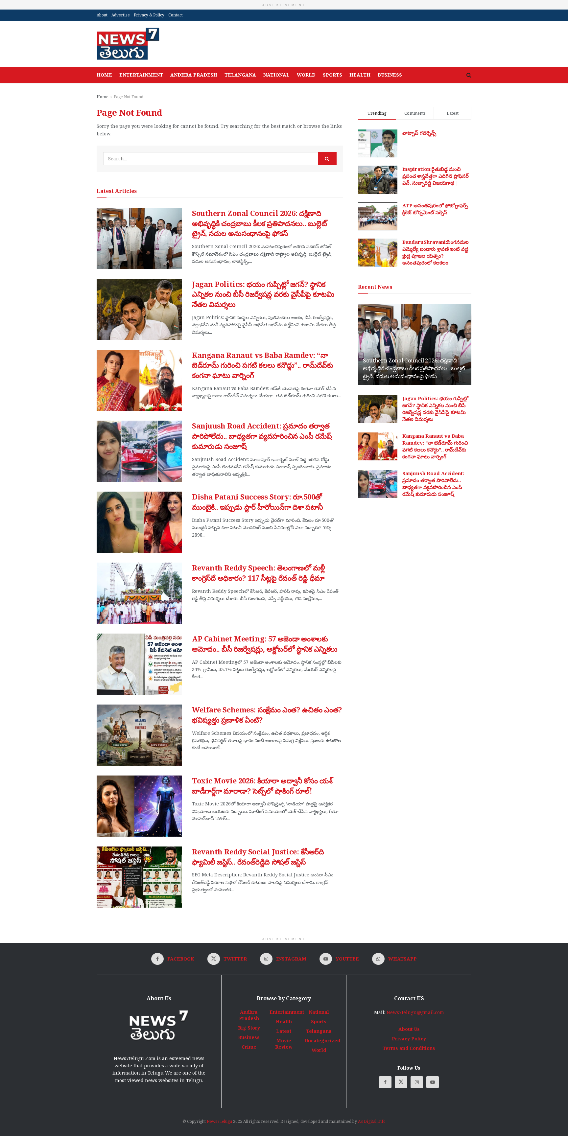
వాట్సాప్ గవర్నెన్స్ (419, 132)
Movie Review (284, 1043)
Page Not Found (128, 97)
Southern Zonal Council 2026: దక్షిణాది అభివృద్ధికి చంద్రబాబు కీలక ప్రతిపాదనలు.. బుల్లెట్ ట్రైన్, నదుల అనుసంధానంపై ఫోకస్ (259, 223)
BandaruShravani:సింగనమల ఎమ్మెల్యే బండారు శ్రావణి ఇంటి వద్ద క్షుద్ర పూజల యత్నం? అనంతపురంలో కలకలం (435, 252)
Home (104, 75)
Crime (249, 1047)
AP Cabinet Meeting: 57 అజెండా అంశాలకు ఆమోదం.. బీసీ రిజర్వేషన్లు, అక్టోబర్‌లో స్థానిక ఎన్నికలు (265, 644)
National (276, 75)
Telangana (240, 75)
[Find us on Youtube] (432, 1082)
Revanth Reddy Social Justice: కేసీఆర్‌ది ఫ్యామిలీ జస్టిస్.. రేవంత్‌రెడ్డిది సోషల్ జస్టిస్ (258, 856)
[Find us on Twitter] (401, 1082)
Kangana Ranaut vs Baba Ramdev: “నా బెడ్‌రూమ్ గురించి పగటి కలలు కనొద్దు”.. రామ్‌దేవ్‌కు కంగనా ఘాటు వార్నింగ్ (262, 365)
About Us (409, 1029)
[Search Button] (468, 75)
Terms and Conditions (409, 1048)
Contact (175, 15)
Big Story (249, 1028)
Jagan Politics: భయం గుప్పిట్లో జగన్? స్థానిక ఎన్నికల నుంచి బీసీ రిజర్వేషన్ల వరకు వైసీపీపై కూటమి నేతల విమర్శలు (263, 294)
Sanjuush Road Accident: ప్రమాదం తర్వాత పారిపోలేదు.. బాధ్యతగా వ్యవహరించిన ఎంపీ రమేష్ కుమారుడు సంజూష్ (262, 436)
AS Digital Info (372, 1121)
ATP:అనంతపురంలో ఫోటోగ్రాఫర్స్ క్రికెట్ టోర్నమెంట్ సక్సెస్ (435, 209)
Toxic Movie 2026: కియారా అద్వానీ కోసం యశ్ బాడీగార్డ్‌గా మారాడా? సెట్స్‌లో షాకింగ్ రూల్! (262, 786)
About (102, 15)
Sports (332, 75)
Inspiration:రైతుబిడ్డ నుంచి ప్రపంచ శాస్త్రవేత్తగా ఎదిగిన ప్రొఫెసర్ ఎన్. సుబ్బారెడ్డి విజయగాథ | (435, 176)
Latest (283, 1031)
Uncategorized (322, 1040)
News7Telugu (219, 1121)
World (306, 75)
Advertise (120, 15)
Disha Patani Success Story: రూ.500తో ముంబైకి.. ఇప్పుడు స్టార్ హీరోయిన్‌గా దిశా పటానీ (257, 502)
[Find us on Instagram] (417, 1082)
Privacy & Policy (149, 15)
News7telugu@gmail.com (415, 1012)
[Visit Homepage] (128, 43)
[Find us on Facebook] (385, 1082)
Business (390, 75)
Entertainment (141, 75)
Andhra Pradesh (193, 75)
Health (359, 75)
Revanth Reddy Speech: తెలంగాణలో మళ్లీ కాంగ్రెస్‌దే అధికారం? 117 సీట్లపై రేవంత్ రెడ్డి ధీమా (258, 573)
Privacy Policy (409, 1038)
